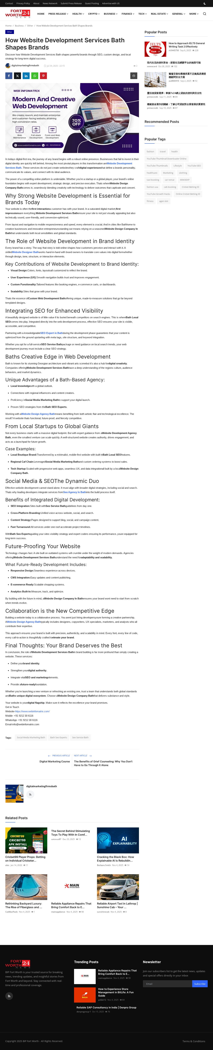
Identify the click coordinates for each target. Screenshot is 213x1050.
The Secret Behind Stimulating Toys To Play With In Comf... (70, 832)
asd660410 (174, 80)
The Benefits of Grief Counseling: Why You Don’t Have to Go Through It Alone (103, 763)
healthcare (152, 172)
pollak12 (102, 999)
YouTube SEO (194, 165)
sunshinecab (103, 911)
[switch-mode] (205, 3)
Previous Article (61, 755)
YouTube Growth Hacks (158, 193)
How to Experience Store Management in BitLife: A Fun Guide (116, 992)
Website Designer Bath (25, 252)
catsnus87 (56, 839)
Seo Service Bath (80, 737)
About (36, 3)
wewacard (152, 66)
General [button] (177, 13)
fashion (150, 151)
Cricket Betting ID (190, 186)
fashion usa (152, 186)
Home (40, 13)
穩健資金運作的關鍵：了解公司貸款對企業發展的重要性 (176, 104)
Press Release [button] (57, 13)
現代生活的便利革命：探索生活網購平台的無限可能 (174, 62)
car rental (169, 179)
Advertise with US (110, 3)
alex (7, 865)
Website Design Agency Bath (38, 413)
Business (19, 25)
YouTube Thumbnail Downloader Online (166, 158)
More (192, 13)
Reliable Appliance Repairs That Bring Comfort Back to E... (71, 905)
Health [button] (77, 13)
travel (163, 151)
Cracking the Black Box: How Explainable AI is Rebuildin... (115, 858)
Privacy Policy (23, 3)
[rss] (9, 996)
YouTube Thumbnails (157, 165)
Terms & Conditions (194, 1041)
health (174, 151)
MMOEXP (185, 179)
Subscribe (200, 983)
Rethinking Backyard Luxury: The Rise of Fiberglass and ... (23, 905)
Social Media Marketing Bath (31, 737)
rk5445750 (174, 50)
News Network (50, 3)
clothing (183, 172)
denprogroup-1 (84, 1011)
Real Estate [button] (158, 13)
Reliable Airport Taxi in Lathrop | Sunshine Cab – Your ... (117, 905)
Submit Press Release (71, 3)
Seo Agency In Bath (74, 492)
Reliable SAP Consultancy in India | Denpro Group (106, 1007)
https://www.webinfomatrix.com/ (32, 711)
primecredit (152, 96)
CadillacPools (11, 911)
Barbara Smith (104, 865)
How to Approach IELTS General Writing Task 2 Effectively (187, 45)
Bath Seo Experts (58, 737)
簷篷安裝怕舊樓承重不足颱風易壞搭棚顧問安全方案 (187, 75)
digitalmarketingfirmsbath (41, 786)
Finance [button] (127, 13)
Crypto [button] (92, 13)
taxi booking (153, 179)
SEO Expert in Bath (51, 333)
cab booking (170, 186)
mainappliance (58, 911)
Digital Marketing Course (55, 761)
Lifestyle (178, 165)
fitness (150, 201)
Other (30, 25)
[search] (205, 14)
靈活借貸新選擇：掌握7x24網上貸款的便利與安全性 (174, 93)
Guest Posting (92, 3)
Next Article (81, 755)
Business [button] (109, 13)
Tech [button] (141, 13)
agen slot (163, 201)
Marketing (168, 172)
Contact (9, 3)
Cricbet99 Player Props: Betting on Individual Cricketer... (25, 858)
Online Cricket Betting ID (188, 193)
